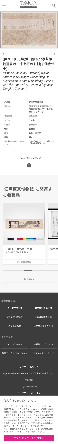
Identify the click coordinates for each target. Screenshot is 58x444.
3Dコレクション (14, 344)
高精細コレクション (43, 344)
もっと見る (29, 279)
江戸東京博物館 (14, 308)
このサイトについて (29, 367)
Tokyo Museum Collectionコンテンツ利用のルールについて (29, 373)
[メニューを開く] (4, 6)
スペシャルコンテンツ (43, 353)
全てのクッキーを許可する (29, 437)
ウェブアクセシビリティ (29, 393)
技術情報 (29, 380)
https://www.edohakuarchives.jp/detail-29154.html (41, 142)
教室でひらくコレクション (14, 353)
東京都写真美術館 (43, 308)
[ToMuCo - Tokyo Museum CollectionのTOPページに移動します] (28, 5)
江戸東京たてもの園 (43, 326)
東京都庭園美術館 (43, 317)
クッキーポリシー (29, 386)
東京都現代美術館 (14, 317)
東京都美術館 (14, 326)
